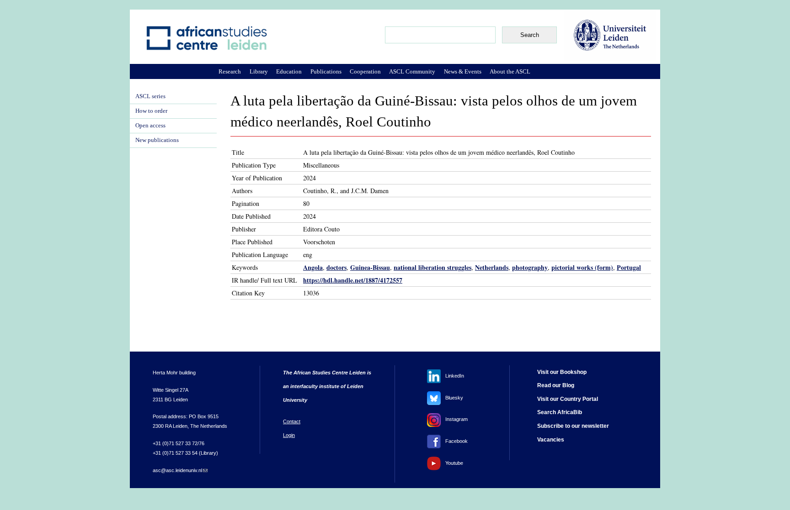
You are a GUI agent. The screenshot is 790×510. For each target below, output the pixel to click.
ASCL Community (412, 71)
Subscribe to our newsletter (573, 426)
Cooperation (365, 71)
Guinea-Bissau (370, 267)
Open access (150, 125)
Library (259, 71)
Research (230, 71)
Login (289, 435)
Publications (326, 71)
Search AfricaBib (559, 412)
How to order (151, 111)
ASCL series (150, 96)
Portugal (629, 267)
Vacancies (550, 439)
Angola (313, 267)
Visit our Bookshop (562, 372)
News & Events (462, 71)
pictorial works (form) (582, 267)
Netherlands (491, 267)
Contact (291, 421)
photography (530, 267)
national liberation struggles (432, 267)
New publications (157, 140)
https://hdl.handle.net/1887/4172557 (352, 280)
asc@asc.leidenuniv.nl (180, 470)
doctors (336, 267)
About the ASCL (510, 71)
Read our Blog (555, 385)
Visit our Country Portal (567, 399)
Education (289, 71)
